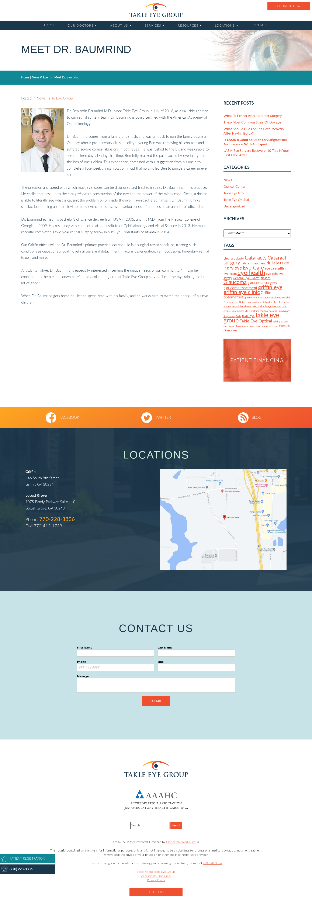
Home (49, 25)
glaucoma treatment (240, 288)
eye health (251, 273)
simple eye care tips (270, 306)
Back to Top (156, 892)
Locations (225, 25)
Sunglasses (229, 316)
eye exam (230, 273)
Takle (238, 316)
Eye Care (253, 268)
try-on (275, 326)
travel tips (254, 326)
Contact (260, 25)
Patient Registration (27, 858)
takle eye (248, 316)
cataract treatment (253, 263)
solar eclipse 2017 (241, 311)
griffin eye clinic (241, 292)
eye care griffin (275, 268)
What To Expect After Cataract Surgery (252, 116)
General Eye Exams (246, 278)
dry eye (234, 268)
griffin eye (270, 287)
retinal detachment (242, 306)
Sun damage (284, 311)
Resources (188, 25)
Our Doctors (80, 25)
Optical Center (234, 186)
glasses (265, 278)
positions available (280, 298)
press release (255, 302)
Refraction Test (270, 302)
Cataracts (256, 258)
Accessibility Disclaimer (156, 876)
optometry (249, 298)
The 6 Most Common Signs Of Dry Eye (252, 122)
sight (256, 306)
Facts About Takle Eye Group (156, 871)
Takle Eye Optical (236, 200)
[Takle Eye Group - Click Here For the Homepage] (156, 10)
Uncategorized (234, 206)
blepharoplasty (233, 258)
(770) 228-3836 (21, 869)
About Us (119, 25)
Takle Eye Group (60, 98)
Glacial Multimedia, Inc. (181, 842)
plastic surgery (263, 298)
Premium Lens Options (235, 302)
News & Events (42, 77)
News (41, 98)
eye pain (272, 273)
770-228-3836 (57, 519)
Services (153, 25)
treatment (266, 326)
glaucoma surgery (262, 283)
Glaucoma (235, 282)
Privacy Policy (156, 880)
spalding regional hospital (264, 311)
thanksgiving (242, 326)
